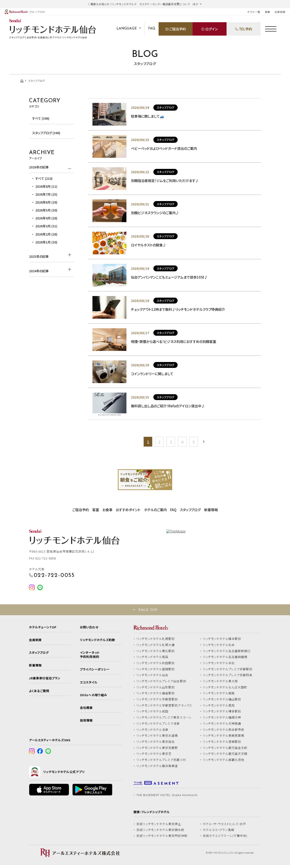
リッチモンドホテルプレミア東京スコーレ (164, 717)
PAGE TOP (148, 610)
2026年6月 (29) (46, 202)
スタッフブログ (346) (46, 133)
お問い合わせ (89, 627)
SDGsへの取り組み (93, 695)
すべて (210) (44, 178)
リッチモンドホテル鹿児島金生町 (225, 748)
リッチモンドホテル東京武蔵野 (157, 748)
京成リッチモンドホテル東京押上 (158, 824)
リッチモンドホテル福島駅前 (155, 693)
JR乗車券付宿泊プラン (45, 678)
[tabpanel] (145, 479)
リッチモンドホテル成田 (152, 711)
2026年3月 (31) (46, 226)
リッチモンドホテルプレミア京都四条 (228, 675)
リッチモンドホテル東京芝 (154, 754)
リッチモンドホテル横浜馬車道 (157, 766)
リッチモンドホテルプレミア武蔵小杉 (161, 760)
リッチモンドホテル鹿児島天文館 (225, 754)
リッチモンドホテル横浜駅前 (222, 639)
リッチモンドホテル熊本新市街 (223, 730)
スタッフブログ (190, 509)
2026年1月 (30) (46, 242)
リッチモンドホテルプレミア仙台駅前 (161, 681)
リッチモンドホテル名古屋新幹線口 (227, 651)
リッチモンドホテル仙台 (152, 675)
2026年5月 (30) (46, 210)
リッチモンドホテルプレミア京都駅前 (228, 669)
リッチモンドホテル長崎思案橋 (223, 736)
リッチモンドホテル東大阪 (220, 681)
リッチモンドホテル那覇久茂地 (223, 760)
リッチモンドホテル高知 (219, 705)
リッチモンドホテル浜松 (219, 663)
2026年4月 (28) (46, 218)
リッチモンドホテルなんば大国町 (225, 687)
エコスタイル (88, 682)
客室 (95, 509)
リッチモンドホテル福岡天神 (222, 717)
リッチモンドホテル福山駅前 (222, 699)
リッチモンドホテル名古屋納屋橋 (225, 657)
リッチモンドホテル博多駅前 (222, 711)
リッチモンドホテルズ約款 (97, 640)
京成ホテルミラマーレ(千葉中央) (225, 836)
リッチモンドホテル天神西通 (222, 724)
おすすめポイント (128, 509)
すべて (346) (40, 118)
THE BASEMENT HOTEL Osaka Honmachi (167, 795)
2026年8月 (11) (46, 186)
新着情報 (211, 509)
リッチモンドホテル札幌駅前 (155, 639)
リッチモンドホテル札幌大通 (155, 645)
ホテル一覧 (253, 12)
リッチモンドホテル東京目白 (155, 742)
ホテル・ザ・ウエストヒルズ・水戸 (224, 824)
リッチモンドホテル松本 (219, 645)
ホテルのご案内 (155, 509)
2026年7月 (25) (46, 194)
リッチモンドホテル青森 (152, 657)
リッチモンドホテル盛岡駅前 (155, 669)
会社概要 (86, 708)
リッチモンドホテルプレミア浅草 (158, 724)
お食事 (107, 509)
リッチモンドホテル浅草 (152, 730)
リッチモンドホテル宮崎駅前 (222, 742)
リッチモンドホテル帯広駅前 (155, 651)
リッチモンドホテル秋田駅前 (155, 663)
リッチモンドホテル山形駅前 (155, 687)
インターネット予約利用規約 (89, 655)
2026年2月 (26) (46, 234)
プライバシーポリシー (94, 669)
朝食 (267, 12)
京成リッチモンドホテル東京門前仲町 (162, 836)
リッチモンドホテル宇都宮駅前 (157, 699)
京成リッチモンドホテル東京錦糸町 (160, 830)
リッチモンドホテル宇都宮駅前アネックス (164, 705)
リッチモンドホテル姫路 (219, 693)
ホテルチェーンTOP (42, 627)
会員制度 (280, 12)
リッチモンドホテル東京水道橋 (157, 736)
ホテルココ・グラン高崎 (218, 830)
